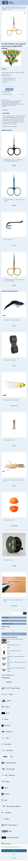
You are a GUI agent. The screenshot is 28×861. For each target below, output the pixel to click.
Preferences (14, 857)
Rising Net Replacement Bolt (8, 439)
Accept (14, 850)
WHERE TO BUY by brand (7, 623)
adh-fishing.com (8, 100)
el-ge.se (20, 100)
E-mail (3, 628)
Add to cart (9, 89)
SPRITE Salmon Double (8, 239)
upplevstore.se (14, 105)
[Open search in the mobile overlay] (21, 2)
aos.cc (13, 100)
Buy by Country (5, 620)
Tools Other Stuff (8, 105)
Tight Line (3, 105)
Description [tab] (5, 109)
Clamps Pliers (16, 100)
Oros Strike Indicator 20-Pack (9, 519)
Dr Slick (5, 106)
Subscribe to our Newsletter (14, 634)
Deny (14, 854)
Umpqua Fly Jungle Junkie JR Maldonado (11, 399)
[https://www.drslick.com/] (14, 58)
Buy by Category (5, 617)
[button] (25, 13)
